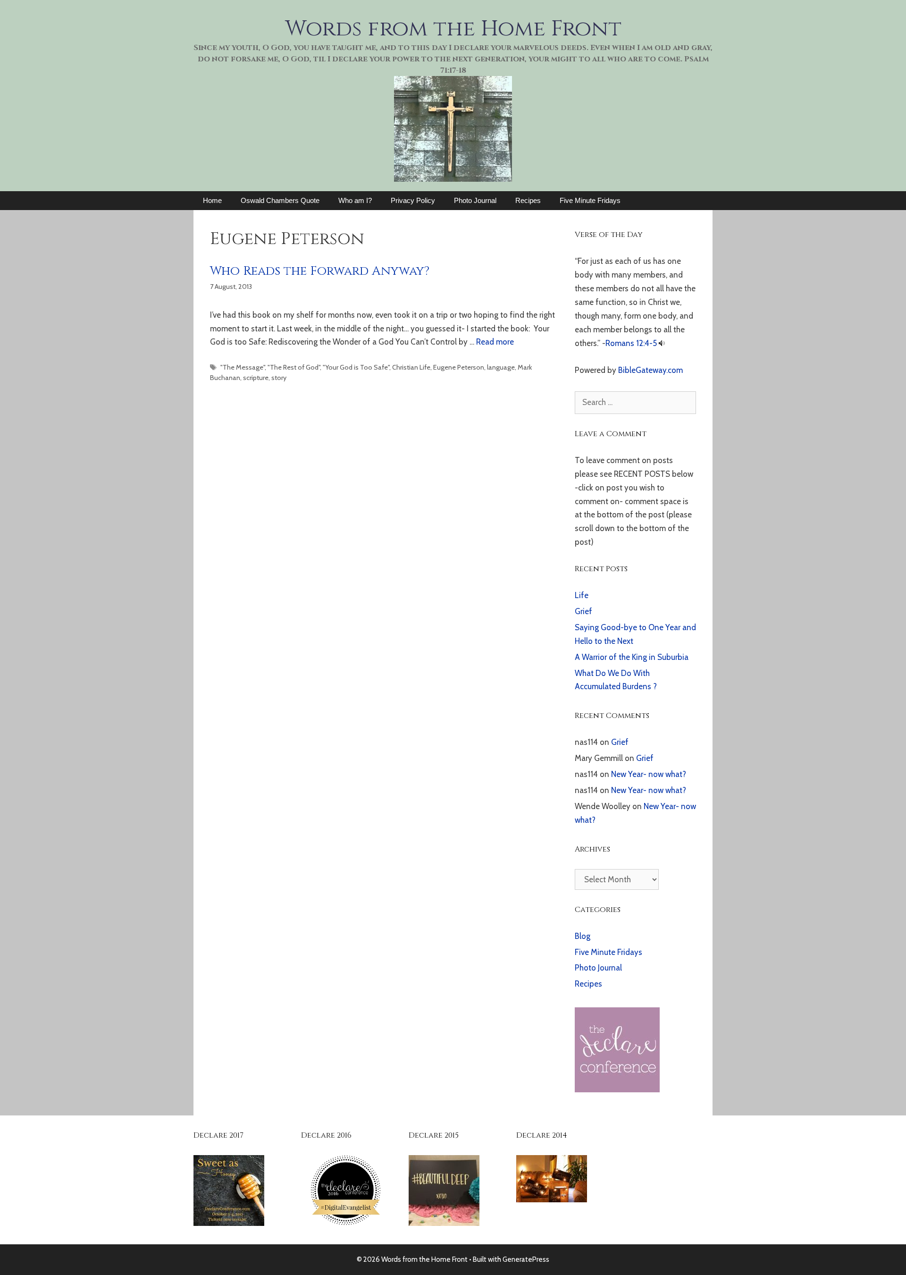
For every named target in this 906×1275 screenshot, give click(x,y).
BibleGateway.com (650, 370)
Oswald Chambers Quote (280, 200)
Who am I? (355, 200)
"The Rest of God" (294, 367)
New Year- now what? (648, 774)
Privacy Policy (413, 200)
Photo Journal (475, 200)
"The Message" (242, 367)
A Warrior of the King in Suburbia (631, 657)
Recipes (528, 200)
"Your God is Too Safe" (356, 367)
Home (212, 200)
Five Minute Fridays (590, 200)
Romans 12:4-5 (631, 343)
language (501, 367)
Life (581, 595)
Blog (582, 936)
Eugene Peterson (458, 367)
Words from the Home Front (453, 28)
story (278, 377)
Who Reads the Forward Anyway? (319, 271)
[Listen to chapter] (662, 343)
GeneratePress (526, 1259)
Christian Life (411, 367)
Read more (495, 341)
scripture (255, 377)
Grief (583, 611)
